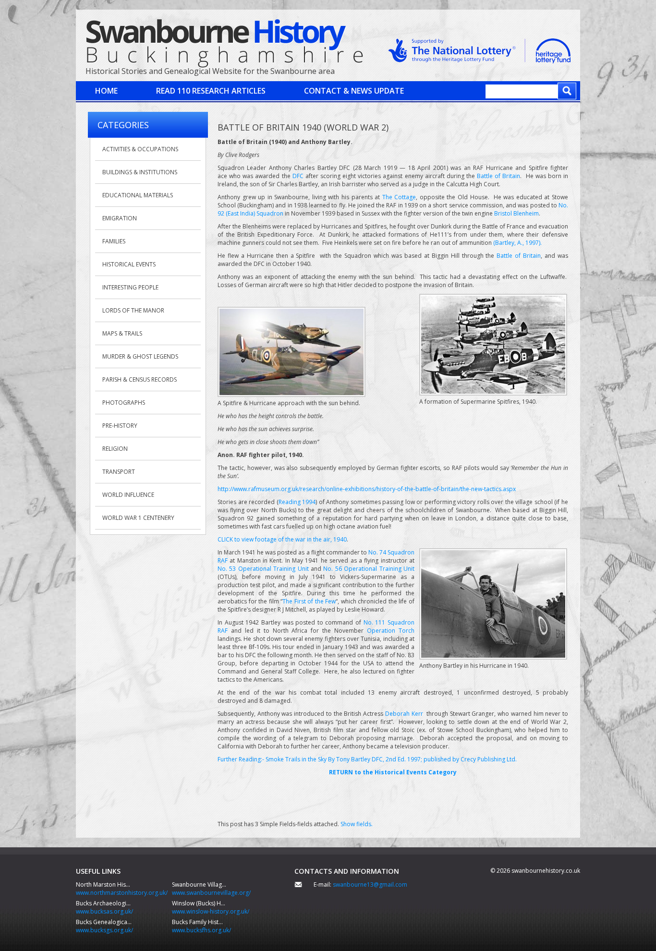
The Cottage (399, 197)
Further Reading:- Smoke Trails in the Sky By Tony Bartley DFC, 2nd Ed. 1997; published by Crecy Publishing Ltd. (367, 759)
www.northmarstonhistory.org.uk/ (122, 893)
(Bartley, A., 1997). (517, 243)
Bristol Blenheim (516, 213)
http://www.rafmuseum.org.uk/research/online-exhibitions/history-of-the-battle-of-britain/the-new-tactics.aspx (367, 489)
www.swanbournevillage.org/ (211, 893)
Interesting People (130, 287)
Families (113, 241)
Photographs (123, 402)
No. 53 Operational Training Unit (263, 569)
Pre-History (119, 425)
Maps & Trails (122, 333)
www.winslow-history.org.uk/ (210, 911)
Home (106, 90)
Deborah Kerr (404, 714)
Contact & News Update (354, 90)
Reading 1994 (297, 502)
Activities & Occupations (140, 149)
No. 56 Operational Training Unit (368, 569)
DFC (298, 176)
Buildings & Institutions (139, 172)
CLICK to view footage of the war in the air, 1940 (282, 539)
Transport (118, 472)
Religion (115, 449)
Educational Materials (137, 195)
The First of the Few (309, 601)
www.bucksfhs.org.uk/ (201, 930)
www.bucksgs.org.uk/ (104, 930)
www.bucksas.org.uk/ (104, 911)
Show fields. (356, 824)
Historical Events (129, 264)
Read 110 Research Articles (211, 90)
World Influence (128, 495)
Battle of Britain (498, 176)
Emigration (119, 218)
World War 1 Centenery (138, 518)
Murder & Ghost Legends (140, 356)
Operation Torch (390, 630)
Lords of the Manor (133, 310)
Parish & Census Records (139, 379)
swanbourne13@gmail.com (370, 884)
